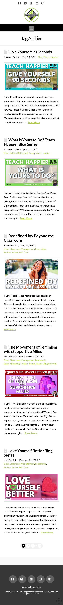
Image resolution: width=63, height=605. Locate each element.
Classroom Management (22, 248)
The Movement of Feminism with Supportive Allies (30, 349)
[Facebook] (20, 3)
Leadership (40, 360)
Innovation (40, 248)
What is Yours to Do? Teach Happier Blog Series (29, 142)
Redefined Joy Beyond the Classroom (29, 238)
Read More (34, 122)
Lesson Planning (12, 363)
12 (39, 546)
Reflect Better (17, 152)
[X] (25, 3)
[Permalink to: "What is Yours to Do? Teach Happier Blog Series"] (31, 172)
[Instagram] (43, 3)
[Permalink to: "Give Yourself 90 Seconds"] (31, 77)
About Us (26, 587)
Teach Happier (50, 57)
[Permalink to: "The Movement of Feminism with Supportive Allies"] (31, 383)
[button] (31, 28)
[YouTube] (37, 3)
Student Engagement (46, 363)
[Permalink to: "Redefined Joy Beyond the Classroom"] (31, 274)
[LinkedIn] (31, 3)
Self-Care (29, 152)
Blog (40, 57)
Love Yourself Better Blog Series (28, 452)
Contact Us (36, 587)
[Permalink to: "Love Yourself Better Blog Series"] (31, 487)
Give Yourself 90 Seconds (30, 51)
